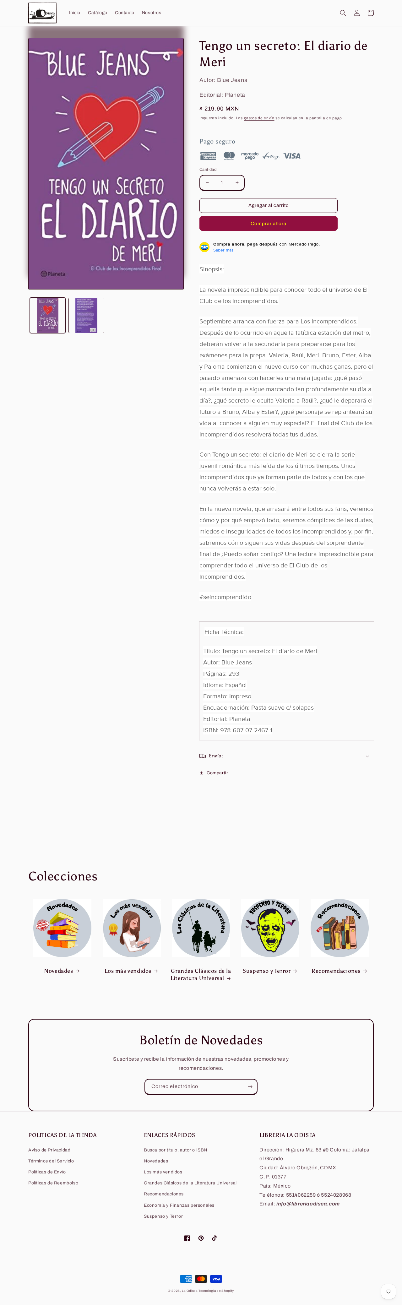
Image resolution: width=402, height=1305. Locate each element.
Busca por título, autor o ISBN (175, 1150)
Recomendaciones (336, 970)
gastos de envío (259, 118)
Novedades (58, 970)
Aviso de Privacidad (49, 1150)
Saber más (223, 250)
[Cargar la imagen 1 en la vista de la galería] (47, 315)
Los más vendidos (128, 970)
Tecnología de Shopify (216, 1290)
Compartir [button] (217, 773)
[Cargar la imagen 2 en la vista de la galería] (86, 315)
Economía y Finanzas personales (179, 1205)
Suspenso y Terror (267, 970)
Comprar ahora (268, 223)
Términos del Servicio (51, 1161)
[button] (343, 13)
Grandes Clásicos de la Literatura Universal (201, 974)
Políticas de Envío (47, 1172)
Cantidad (207, 169)
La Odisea (189, 1290)
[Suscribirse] (250, 1086)
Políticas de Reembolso (53, 1183)
